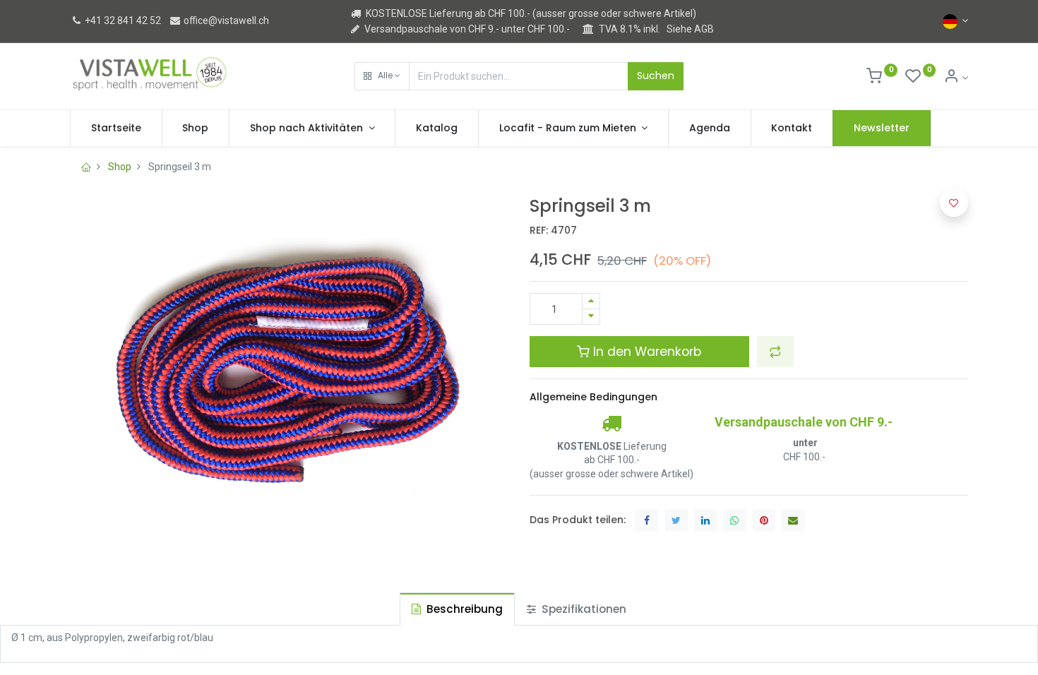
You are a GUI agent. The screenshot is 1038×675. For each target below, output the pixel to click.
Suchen (655, 75)
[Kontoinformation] (955, 77)
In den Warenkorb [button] (645, 351)
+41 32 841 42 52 (122, 20)
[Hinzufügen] (591, 301)
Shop (119, 166)
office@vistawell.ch (225, 20)
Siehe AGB (690, 29)
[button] (382, 76)
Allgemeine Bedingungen (593, 397)
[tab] (457, 609)
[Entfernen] (591, 316)
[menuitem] (116, 128)
